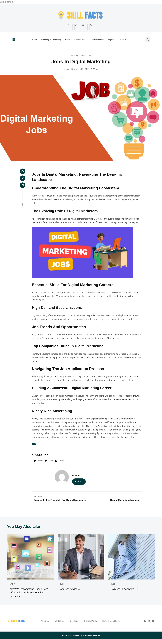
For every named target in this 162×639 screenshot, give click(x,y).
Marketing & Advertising (51, 39)
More (122, 39)
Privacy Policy (90, 621)
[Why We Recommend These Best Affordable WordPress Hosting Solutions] (30, 556)
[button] (147, 39)
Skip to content (6, 2)
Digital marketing (39, 315)
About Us (45, 621)
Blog (62, 584)
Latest (12, 584)
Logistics (112, 39)
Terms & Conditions (111, 621)
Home (34, 39)
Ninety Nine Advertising (124, 433)
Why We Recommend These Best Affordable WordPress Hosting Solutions (28, 592)
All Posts (79, 481)
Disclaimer (74, 621)
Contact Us (59, 621)
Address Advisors (70, 589)
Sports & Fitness (81, 39)
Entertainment (98, 39)
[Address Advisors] (81, 556)
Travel (67, 39)
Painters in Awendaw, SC (125, 589)
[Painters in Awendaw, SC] (131, 556)
